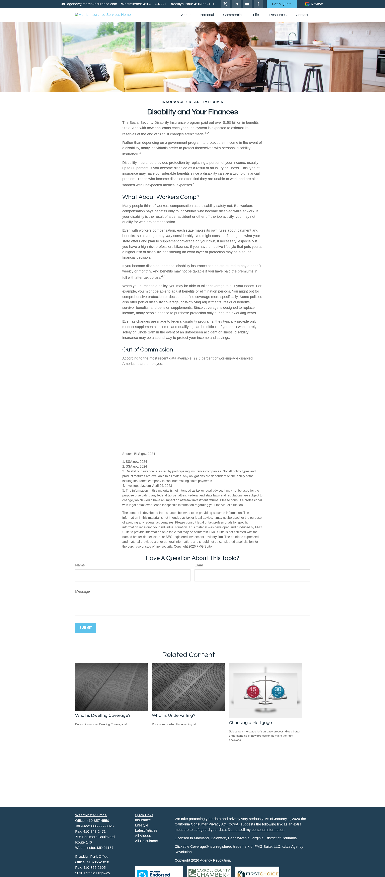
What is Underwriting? (173, 715)
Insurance (143, 820)
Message (82, 591)
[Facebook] (258, 4)
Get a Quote (282, 4)
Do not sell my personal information (256, 830)
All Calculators (146, 841)
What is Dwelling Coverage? (103, 715)
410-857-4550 (154, 4)
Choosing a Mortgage (250, 722)
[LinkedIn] (236, 4)
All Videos (143, 836)
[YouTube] (247, 4)
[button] (185, 15)
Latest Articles (146, 830)
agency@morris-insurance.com (92, 4)
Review (317, 4)
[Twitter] (225, 4)
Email (199, 565)
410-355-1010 (205, 4)
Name (80, 565)
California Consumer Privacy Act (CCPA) (207, 824)
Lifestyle (141, 825)
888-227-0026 (102, 826)
